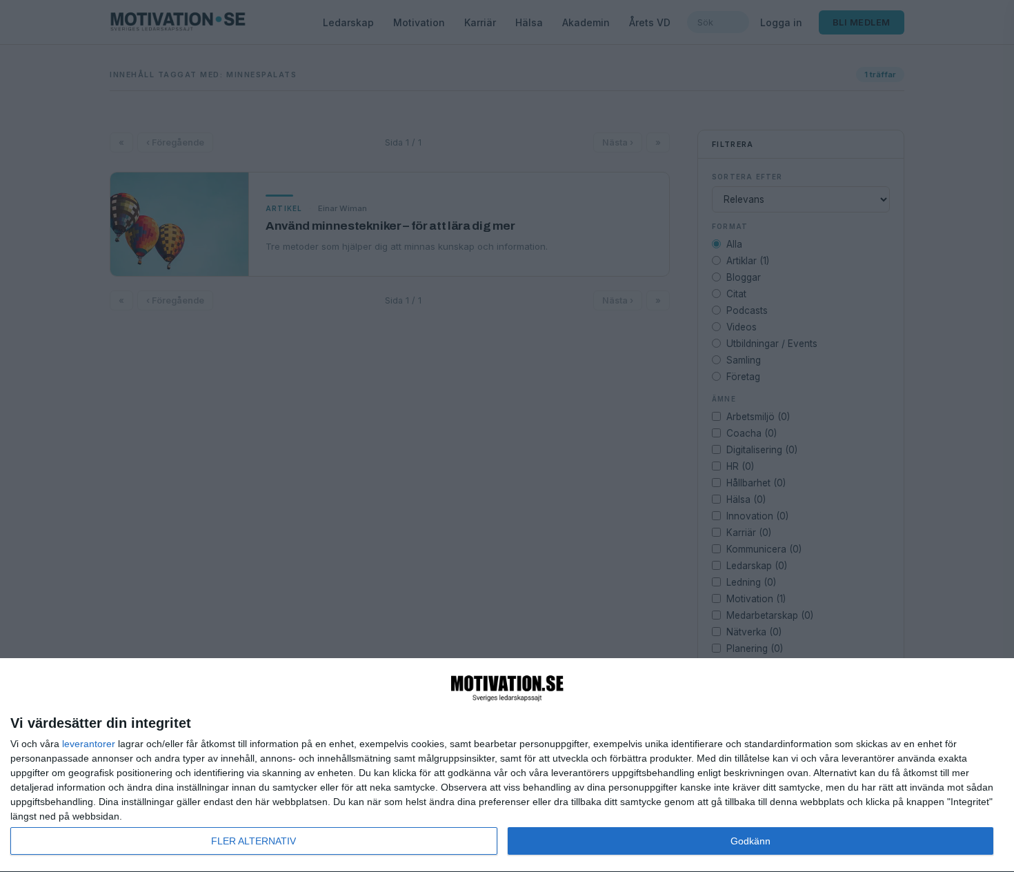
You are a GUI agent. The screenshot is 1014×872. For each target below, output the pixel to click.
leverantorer (88, 744)
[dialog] (507, 765)
